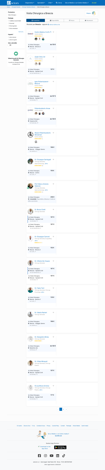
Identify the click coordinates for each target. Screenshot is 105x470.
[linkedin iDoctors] (58, 456)
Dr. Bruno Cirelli (40, 210)
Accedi (94, 3)
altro (46, 163)
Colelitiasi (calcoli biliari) (15, 20)
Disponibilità (55, 20)
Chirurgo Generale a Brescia (28, 7)
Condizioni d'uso (41, 425)
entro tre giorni (13, 39)
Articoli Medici (76, 425)
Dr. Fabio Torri (39, 288)
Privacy (48, 425)
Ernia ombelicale (13, 28)
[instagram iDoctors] (45, 456)
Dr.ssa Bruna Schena (42, 386)
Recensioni (89, 20)
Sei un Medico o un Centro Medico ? (77, 3)
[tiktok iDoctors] (64, 456)
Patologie (68, 425)
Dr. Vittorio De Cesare (42, 261)
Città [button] (49, 3)
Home (8, 7)
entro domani (12, 37)
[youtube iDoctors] (51, 456)
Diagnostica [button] (29, 3)
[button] (39, 36)
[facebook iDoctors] (39, 456)
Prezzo (72, 20)
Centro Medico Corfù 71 (43, 32)
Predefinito (36, 20)
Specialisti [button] (40, 3)
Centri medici (84, 425)
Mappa (88, 13)
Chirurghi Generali (16, 7)
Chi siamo (19, 425)
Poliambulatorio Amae (42, 108)
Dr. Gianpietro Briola (42, 337)
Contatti (63, 425)
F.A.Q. (33, 425)
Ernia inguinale (13, 26)
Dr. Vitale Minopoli (41, 361)
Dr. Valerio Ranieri (41, 312)
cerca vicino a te (54, 24)
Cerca (60, 3)
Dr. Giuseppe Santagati (43, 160)
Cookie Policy (55, 425)
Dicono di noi (27, 425)
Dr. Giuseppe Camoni (42, 237)
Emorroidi (11, 23)
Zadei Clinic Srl (40, 57)
